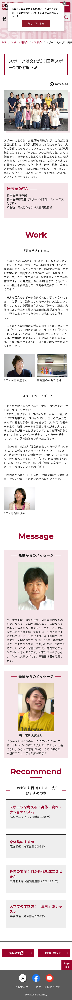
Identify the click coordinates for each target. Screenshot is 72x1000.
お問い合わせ (53, 953)
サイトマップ (20, 987)
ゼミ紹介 (37, 42)
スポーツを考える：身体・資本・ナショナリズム (36, 809)
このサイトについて (48, 987)
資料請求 (14, 953)
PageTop (66, 964)
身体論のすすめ (22, 841)
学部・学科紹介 (19, 42)
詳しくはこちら (36, 23)
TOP (4, 42)
